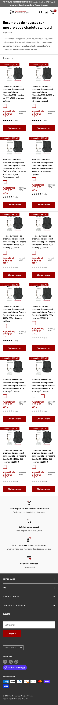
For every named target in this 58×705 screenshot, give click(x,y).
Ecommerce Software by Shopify (15, 699)
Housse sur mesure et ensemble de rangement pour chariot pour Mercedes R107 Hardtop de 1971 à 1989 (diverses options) (13, 93)
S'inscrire (12, 633)
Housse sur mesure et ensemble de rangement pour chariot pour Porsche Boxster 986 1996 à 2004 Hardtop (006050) (14, 242)
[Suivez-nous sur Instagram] (16, 662)
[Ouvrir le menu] (4, 12)
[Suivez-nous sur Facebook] (5, 662)
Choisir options (14, 128)
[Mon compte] (46, 12)
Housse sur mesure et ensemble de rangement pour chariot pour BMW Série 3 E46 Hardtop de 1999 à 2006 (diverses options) (42, 166)
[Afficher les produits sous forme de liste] (53, 58)
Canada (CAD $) (11, 648)
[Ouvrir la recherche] (40, 12)
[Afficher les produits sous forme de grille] (48, 58)
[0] (52, 12)
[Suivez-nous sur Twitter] (11, 662)
